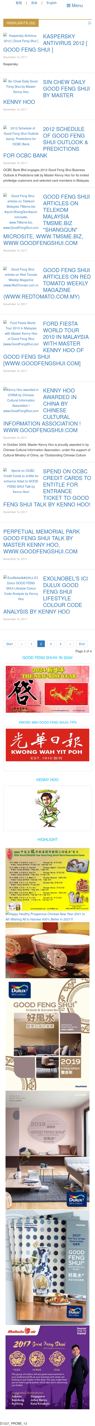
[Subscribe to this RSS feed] (90, 23)
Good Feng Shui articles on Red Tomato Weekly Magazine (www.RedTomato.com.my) (47, 283)
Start (9, 644)
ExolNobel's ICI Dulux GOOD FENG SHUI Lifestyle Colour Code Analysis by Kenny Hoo (45, 594)
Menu (76, 5)
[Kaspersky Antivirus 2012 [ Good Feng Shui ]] (21, 38)
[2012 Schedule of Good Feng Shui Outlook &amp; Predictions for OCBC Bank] (21, 136)
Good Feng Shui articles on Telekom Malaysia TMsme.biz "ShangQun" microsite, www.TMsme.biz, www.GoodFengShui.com (46, 219)
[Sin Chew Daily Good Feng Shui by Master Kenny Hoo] (21, 86)
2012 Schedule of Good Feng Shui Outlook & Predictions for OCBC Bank (45, 142)
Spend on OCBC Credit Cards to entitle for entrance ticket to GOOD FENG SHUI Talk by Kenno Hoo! (47, 487)
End (82, 644)
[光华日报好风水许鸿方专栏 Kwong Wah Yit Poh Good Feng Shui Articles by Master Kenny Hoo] (47, 745)
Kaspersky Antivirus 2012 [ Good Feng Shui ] (45, 42)
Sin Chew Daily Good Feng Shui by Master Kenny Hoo (46, 91)
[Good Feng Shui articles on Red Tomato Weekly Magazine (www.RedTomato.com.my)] (21, 277)
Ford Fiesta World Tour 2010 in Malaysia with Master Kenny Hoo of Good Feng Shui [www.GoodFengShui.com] (46, 343)
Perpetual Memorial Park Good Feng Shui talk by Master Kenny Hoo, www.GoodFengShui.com (41, 541)
